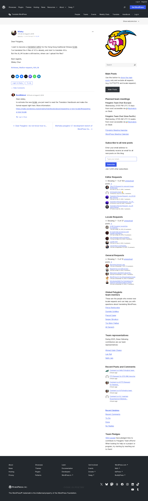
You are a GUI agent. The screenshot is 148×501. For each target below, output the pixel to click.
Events (90, 468)
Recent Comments (112, 414)
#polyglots (132, 108)
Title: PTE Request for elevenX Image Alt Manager (122, 187)
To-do (29, 83)
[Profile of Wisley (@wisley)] (14, 33)
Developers (66, 472)
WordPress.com (121, 465)
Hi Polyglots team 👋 (116, 192)
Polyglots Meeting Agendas (116, 130)
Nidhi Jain (109, 358)
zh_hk (36, 67)
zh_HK (37, 36)
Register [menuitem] (144, 2)
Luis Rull (108, 354)
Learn (64, 465)
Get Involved (93, 465)
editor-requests (25, 67)
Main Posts (112, 89)
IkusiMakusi (21, 95)
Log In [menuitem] (138, 2)
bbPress (119, 472)
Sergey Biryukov (111, 319)
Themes (38, 468)
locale (74, 47)
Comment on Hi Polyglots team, (121, 390)
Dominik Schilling (112, 311)
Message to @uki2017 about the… (121, 273)
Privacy (11, 475)
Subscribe (111, 164)
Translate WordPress (19, 14)
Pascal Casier (110, 315)
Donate (92, 472)
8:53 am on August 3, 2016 (35, 95)
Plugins (37, 472)
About (11, 465)
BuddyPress (120, 475)
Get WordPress (138, 7)
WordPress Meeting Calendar (117, 134)
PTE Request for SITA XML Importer (122, 376)
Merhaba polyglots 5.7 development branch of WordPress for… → (73, 127)
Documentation (67, 468)
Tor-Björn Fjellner (112, 323)
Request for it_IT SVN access (119, 269)
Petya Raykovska (112, 307)
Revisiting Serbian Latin (117, 264)
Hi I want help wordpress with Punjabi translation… (119, 232)
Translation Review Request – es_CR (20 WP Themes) (122, 196)
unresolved (129, 181)
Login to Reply (18, 83)
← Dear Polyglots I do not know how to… (30, 126)
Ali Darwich (109, 327)
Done (107, 422)
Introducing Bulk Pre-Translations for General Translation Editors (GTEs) (121, 281)
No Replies (109, 426)
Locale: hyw (114, 241)
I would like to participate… (118, 246)
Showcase (39, 465)
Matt (117, 468)
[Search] (135, 65)
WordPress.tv (67, 475)
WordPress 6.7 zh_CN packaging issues (122, 277)
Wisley (20, 31)
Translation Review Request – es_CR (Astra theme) (121, 206)
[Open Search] (125, 7)
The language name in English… (120, 237)
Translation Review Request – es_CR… (122, 202)
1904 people (110, 438)
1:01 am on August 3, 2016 (26, 34)
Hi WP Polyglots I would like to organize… (119, 227)
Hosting (11, 472)
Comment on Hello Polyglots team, (122, 370)
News (11, 468)
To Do (108, 418)
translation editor (34, 47)
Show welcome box (130, 21)
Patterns (38, 475)
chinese (14, 67)
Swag (91, 475)
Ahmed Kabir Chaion (113, 350)
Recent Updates (112, 410)
